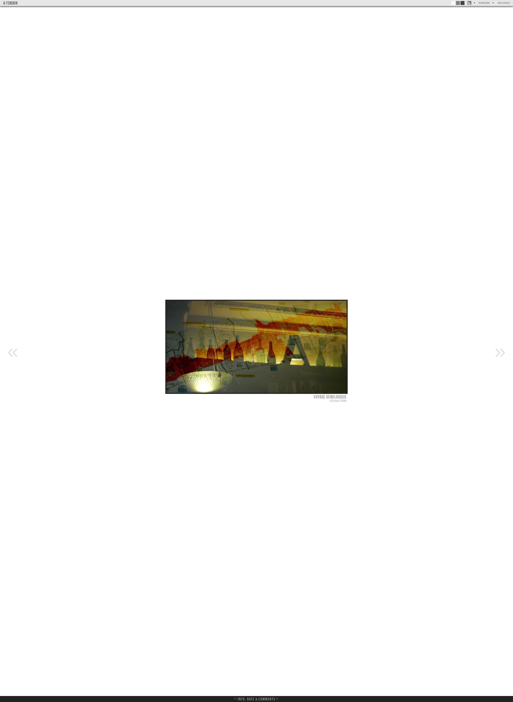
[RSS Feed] (469, 3)
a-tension (10, 3)
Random (484, 3)
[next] (500, 351)
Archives (504, 3)
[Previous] (13, 351)
